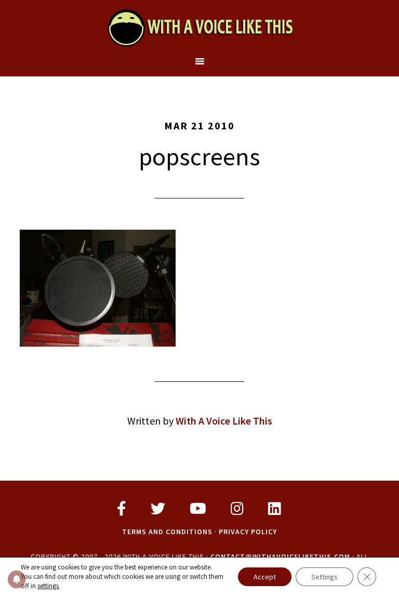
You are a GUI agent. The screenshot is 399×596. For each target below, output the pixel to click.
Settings (324, 576)
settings (48, 585)
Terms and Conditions (167, 531)
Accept (265, 576)
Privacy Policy (248, 531)
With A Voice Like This (199, 27)
